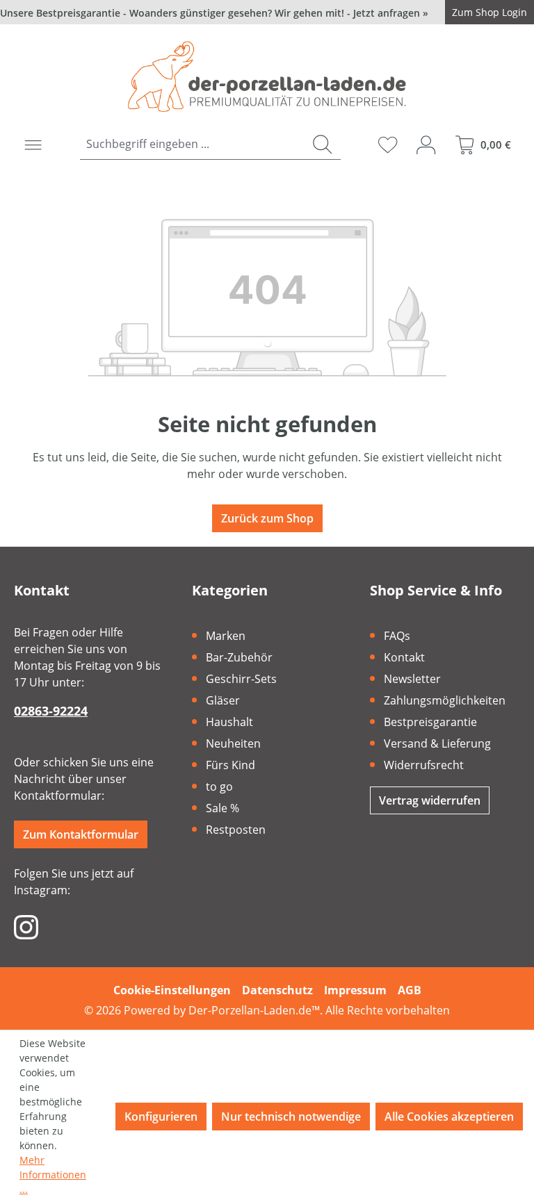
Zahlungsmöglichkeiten (444, 700)
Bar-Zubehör (239, 657)
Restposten (236, 829)
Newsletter (412, 678)
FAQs (397, 635)
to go (219, 786)
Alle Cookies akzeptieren (449, 1116)
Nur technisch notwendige (291, 1116)
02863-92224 (51, 710)
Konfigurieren (160, 1116)
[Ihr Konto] (426, 144)
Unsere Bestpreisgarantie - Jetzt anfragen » (214, 12)
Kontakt (404, 657)
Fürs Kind (230, 765)
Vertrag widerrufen (429, 800)
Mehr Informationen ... (52, 1174)
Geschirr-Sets (241, 678)
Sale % (222, 808)
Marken (225, 635)
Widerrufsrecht (424, 765)
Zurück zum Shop (267, 518)
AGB (409, 990)
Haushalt (229, 722)
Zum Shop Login (489, 12)
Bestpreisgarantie (430, 722)
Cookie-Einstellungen (172, 990)
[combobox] (192, 144)
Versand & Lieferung (437, 743)
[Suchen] (322, 144)
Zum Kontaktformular (80, 834)
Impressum (355, 990)
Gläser (223, 700)
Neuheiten (233, 743)
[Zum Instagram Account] (26, 926)
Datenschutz (277, 990)
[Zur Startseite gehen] (267, 76)
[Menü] (33, 144)
